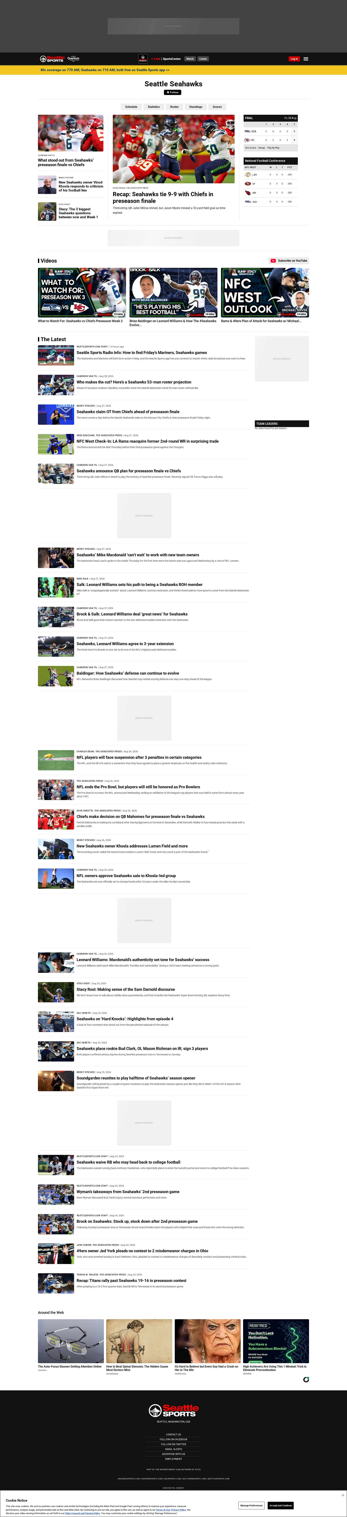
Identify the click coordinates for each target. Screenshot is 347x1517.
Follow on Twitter (173, 1444)
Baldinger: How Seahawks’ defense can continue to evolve (128, 673)
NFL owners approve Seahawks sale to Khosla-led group (126, 875)
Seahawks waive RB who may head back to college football (128, 1162)
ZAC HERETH (84, 1013)
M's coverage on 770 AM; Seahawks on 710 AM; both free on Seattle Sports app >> (105, 70)
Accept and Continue (281, 1505)
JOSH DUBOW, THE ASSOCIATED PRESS (98, 1245)
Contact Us (173, 1434)
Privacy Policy (178, 1509)
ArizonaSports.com (129, 1479)
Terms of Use (163, 1509)
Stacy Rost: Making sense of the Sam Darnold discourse (126, 989)
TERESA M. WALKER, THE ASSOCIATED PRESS (101, 1274)
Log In (294, 58)
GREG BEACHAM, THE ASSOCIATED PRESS (99, 435)
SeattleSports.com (219, 1479)
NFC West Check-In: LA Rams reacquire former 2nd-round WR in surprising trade (148, 441)
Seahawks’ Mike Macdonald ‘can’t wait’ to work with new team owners (138, 554)
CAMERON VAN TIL (87, 376)
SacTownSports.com (194, 1479)
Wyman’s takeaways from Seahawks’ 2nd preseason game (128, 1191)
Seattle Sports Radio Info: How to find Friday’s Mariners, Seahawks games (142, 352)
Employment (173, 1458)
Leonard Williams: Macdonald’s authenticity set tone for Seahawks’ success (143, 959)
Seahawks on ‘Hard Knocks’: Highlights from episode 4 (125, 1018)
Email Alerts (173, 1449)
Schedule (131, 107)
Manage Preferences (251, 1505)
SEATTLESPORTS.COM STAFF (92, 346)
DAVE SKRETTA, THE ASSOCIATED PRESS (99, 810)
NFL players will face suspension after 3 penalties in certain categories (139, 757)
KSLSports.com (172, 1479)
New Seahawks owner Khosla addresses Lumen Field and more (132, 846)
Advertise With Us (173, 1454)
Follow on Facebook (173, 1439)
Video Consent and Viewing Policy (82, 1513)
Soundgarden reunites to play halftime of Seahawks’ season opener (136, 1078)
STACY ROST (83, 983)
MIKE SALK (82, 578)
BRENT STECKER (86, 406)
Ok (343, 1495)
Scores (217, 107)
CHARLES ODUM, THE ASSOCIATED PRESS (99, 751)
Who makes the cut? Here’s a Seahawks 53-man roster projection (134, 382)
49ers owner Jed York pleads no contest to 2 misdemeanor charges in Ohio (142, 1250)
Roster (174, 107)
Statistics (154, 107)
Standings (195, 107)
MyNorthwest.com (170, 1469)
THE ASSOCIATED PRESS (90, 781)
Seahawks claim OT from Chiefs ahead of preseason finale (128, 411)
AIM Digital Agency (173, 1488)
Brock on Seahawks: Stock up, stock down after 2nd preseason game (137, 1221)
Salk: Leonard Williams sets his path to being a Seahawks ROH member (140, 584)
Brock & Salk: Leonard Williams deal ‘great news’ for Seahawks (132, 614)
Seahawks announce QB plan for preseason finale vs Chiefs (129, 471)
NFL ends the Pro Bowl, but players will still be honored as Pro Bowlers (138, 786)
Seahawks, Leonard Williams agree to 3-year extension (125, 643)
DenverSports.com (152, 1479)
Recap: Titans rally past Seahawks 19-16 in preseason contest (131, 1280)
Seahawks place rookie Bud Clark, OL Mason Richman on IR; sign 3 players (142, 1048)
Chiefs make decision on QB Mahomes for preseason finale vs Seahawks (141, 816)
